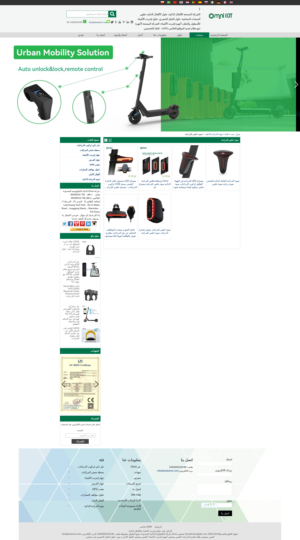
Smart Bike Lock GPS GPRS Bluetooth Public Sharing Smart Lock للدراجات (71, 291)
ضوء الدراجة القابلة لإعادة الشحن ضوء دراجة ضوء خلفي (223, 182)
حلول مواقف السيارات (89, 169)
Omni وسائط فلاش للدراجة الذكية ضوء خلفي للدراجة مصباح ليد (155, 184)
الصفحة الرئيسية (219, 35)
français (224, 2)
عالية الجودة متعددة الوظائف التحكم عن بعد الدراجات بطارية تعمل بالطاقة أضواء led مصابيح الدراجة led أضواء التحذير (121, 233)
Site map (136, 494)
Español (200, 2)
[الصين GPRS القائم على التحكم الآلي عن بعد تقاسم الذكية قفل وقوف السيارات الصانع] (91, 336)
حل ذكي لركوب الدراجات (88, 145)
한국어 (181, 2)
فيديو (81, 35)
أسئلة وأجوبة (120, 35)
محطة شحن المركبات (90, 150)
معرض (137, 478)
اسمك (229, 459)
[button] (4, 84)
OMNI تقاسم (146, 526)
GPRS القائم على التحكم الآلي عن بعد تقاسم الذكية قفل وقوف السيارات (71, 333)
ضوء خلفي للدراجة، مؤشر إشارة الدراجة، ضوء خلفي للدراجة (155, 231)
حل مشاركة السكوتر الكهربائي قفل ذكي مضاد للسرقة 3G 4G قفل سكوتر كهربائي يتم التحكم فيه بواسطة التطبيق (70, 315)
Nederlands (187, 2)
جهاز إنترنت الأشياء (91, 155)
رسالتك (228, 481)
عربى (168, 2)
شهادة (138, 472)
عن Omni (136, 466)
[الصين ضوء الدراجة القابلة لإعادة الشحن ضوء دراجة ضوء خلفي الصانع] (223, 177)
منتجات (199, 35)
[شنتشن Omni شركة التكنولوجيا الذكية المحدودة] (221, 16)
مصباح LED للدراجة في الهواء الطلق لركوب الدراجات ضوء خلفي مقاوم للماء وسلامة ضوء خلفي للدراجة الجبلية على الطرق (189, 184)
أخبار (140, 35)
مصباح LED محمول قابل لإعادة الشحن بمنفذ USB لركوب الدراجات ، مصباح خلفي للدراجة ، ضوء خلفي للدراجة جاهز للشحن (120, 184)
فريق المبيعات (133, 483)
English (231, 2)
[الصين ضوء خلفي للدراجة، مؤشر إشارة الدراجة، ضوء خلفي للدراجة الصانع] (154, 226)
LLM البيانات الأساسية (129, 500)
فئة (226, 134)
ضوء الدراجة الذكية (214, 134)
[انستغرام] (132, 22)
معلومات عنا (159, 35)
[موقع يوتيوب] (119, 22)
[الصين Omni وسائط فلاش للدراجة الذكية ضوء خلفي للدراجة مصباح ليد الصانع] (154, 177)
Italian (212, 2)
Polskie (162, 2)
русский (206, 2)
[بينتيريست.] (124, 22)
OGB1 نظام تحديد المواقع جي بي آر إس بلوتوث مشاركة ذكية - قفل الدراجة (70, 246)
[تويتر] (112, 22)
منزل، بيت (235, 134)
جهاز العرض (94, 160)
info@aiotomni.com (98, 22)
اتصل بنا (101, 35)
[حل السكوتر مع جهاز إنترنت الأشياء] (150, 84)
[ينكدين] (128, 22)
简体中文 (174, 2)
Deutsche (218, 2)
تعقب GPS (95, 164)
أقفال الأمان (94, 174)
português (193, 2)
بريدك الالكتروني (223, 470)
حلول (179, 35)
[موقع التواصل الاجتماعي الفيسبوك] (116, 22)
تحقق (229, 500)
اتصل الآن (80, 229)
